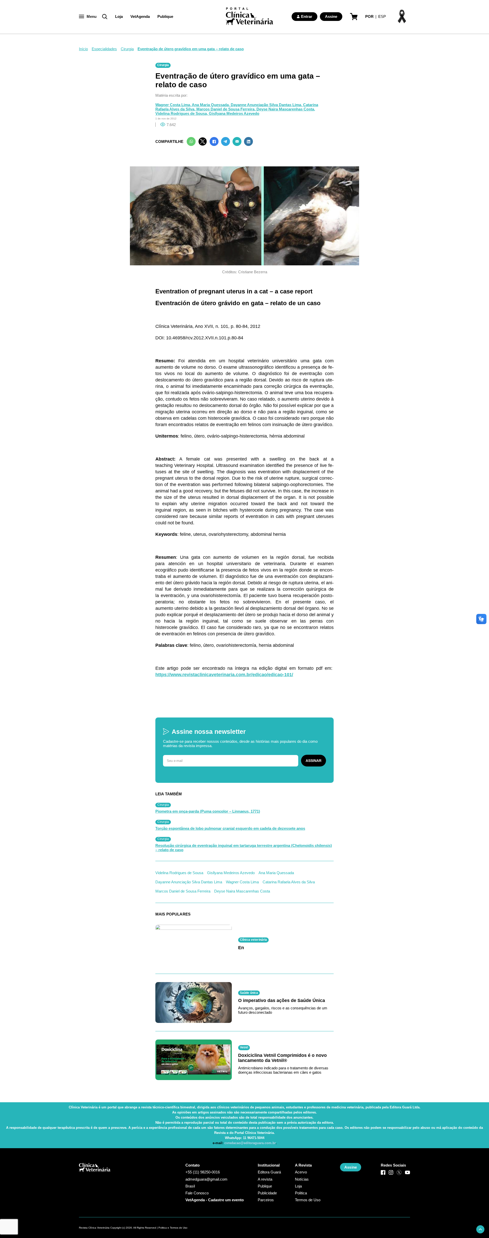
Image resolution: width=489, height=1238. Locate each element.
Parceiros (266, 1200)
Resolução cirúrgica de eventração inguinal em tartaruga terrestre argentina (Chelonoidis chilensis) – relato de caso (243, 847)
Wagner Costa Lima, (173, 105)
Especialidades (104, 49)
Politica (301, 1193)
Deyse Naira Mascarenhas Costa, (285, 109)
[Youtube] (407, 1172)
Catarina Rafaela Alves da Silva (289, 882)
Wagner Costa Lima (242, 882)
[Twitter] (202, 141)
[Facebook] (383, 1172)
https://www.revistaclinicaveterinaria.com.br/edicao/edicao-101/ (224, 674)
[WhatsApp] (191, 141)
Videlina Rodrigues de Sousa (179, 873)
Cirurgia (127, 49)
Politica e (163, 1227)
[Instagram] (391, 1172)
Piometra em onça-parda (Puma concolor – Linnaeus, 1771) (207, 811)
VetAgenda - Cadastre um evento (214, 1200)
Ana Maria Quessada (276, 873)
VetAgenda (140, 16)
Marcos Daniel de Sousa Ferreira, (226, 109)
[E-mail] (237, 141)
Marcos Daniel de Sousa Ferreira (182, 891)
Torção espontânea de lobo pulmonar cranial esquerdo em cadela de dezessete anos (230, 828)
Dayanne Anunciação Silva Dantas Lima (188, 882)
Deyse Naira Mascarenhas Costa (242, 891)
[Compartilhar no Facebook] (214, 141)
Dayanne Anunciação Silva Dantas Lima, (267, 105)
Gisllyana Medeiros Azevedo (234, 113)
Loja (119, 16)
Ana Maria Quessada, (211, 105)
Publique (165, 16)
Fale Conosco (197, 1193)
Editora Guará (269, 1172)
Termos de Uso (307, 1200)
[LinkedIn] (248, 141)
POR (369, 16)
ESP (382, 16)
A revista (265, 1179)
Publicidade (267, 1193)
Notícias (302, 1179)
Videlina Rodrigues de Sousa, (182, 113)
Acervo (301, 1172)
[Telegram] (225, 141)
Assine (331, 16)
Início (83, 49)
